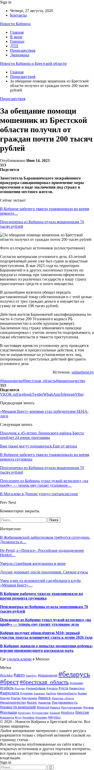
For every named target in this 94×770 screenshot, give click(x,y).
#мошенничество (70, 381)
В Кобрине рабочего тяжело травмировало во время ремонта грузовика (41, 596)
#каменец (39, 693)
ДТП (14, 46)
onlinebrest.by (83, 372)
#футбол (54, 717)
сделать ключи (19, 659)
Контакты (18, 15)
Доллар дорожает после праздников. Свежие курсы (44, 572)
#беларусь (74, 674)
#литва (16, 698)
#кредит (5, 698)
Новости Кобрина (15, 24)
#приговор (24, 712)
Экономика (19, 55)
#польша (8, 712)
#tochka (6, 675)
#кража (82, 693)
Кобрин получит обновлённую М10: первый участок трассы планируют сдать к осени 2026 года (46, 635)
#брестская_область (39, 381)
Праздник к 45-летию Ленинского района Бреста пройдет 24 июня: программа (42, 435)
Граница (17, 41)
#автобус (31, 675)
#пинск (55, 707)
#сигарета (7, 717)
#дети (63, 688)
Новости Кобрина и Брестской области (33, 63)
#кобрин (51, 693)
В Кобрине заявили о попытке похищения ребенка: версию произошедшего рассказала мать (46, 648)
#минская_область (63, 698)
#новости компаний (18, 707)
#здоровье (26, 693)
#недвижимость (65, 702)
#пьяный (55, 712)
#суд (18, 717)
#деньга (52, 688)
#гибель (7, 688)
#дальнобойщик (36, 688)
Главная (17, 32)
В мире (16, 37)
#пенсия (43, 707)
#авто (19, 674)
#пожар (88, 707)
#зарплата (9, 692)
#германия (76, 683)
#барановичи (11, 381)
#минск (44, 698)
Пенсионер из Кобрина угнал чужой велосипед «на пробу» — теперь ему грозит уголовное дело (45, 622)
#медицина (29, 698)
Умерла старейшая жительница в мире (33, 563)
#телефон (28, 717)
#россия (82, 712)
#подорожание (71, 707)
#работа (67, 712)
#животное (77, 688)
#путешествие (40, 712)
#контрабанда (67, 693)
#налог (32, 702)
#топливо (41, 717)
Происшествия (22, 50)
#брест (9, 682)
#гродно (20, 688)
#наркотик (44, 702)
